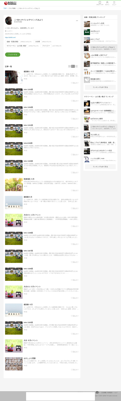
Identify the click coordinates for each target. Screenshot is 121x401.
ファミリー (46, 46)
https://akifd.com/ (10, 37)
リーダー (100, 4)
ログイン (107, 4)
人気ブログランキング (10, 3)
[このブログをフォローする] (12, 54)
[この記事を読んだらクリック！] (75, 83)
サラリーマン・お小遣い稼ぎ (16, 46)
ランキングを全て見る (100, 87)
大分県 (37, 41)
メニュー (114, 4)
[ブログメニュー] (77, 21)
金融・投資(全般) (12, 41)
